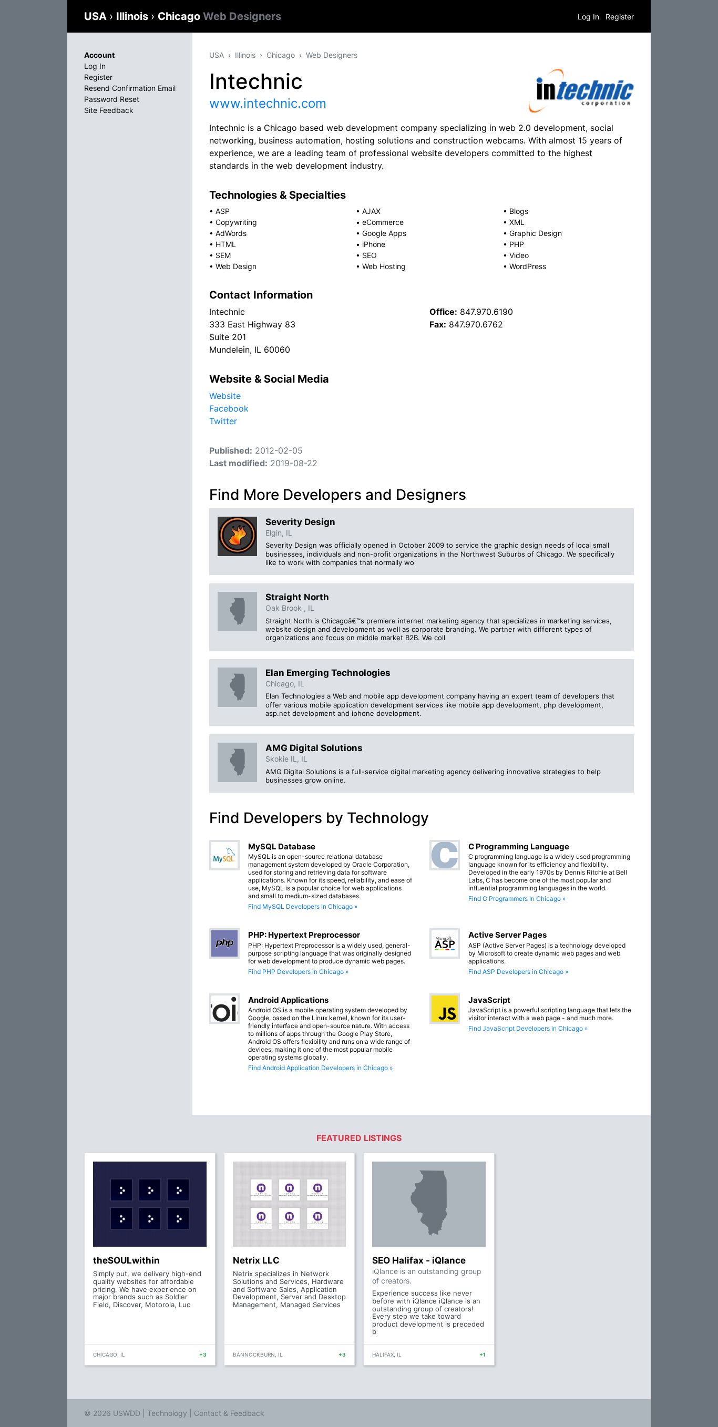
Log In (588, 16)
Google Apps (384, 233)
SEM (223, 255)
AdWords (231, 233)
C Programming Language (518, 846)
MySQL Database (281, 846)
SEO (369, 255)
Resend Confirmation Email (130, 88)
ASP (223, 211)
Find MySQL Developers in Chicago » (302, 906)
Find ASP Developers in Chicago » (518, 972)
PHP (516, 244)
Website (225, 396)
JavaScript (489, 1000)
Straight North (297, 597)
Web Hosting (384, 266)
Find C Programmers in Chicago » (517, 898)
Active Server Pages (507, 935)
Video (519, 255)
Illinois (133, 16)
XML (517, 222)
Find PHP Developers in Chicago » (298, 972)
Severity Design (300, 522)
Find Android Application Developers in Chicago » (320, 1068)
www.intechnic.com (267, 103)
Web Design (236, 266)
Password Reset (111, 99)
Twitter (223, 421)
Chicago (219, 16)
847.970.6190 (486, 311)
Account (99, 54)
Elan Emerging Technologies (328, 673)
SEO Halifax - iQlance (419, 1260)
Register (620, 16)
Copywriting (236, 222)
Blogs (518, 211)
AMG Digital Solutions (314, 748)
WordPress (527, 266)
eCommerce (383, 222)
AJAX (371, 211)
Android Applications (288, 1000)
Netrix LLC (256, 1260)
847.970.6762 (476, 324)
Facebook (229, 408)
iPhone (373, 244)
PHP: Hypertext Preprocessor (304, 935)
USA (96, 16)
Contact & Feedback (229, 1413)
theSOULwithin (126, 1260)
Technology (167, 1413)
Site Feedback (109, 110)
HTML (226, 244)
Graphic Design (535, 233)
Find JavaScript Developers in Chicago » (528, 1028)
